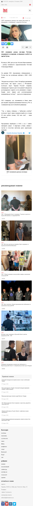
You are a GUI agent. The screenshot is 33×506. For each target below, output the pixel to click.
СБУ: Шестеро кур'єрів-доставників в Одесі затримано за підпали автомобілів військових (15, 245)
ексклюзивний (5, 466)
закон (2, 441)
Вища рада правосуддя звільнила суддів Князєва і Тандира (14, 396)
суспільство (4, 438)
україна (3, 477)
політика (3, 433)
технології (4, 474)
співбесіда (4, 469)
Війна (2, 444)
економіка (4, 435)
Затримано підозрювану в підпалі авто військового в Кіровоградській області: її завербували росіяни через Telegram (16, 365)
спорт (2, 449)
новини (3, 464)
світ (2, 457)
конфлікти (4, 446)
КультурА (4, 452)
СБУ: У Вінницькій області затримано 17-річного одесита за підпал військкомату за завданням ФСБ (15, 215)
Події (2, 454)
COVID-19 (4, 472)
